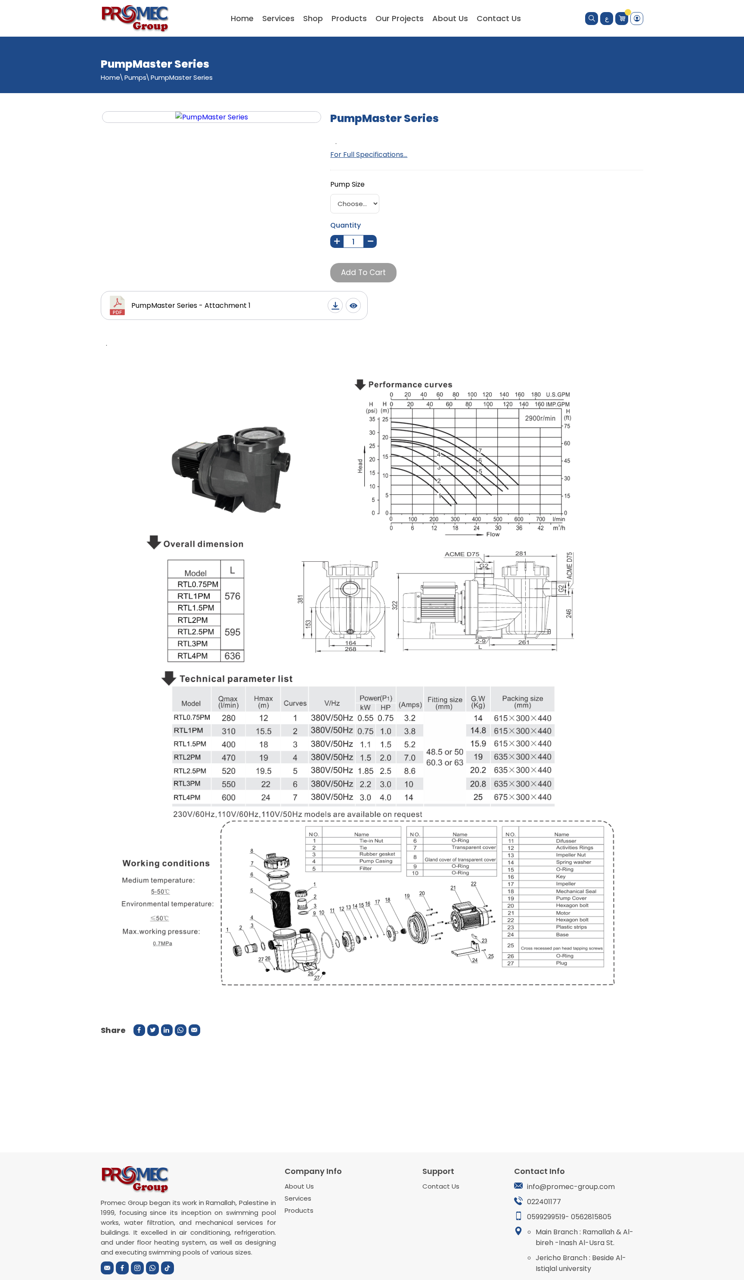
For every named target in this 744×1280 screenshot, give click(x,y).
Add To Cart (363, 272)
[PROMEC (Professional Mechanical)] (134, 18)
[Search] (591, 18)
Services (298, 1198)
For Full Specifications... (368, 155)
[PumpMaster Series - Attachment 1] (335, 305)
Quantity (345, 225)
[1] (336, 241)
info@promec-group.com (571, 1187)
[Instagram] (137, 1267)
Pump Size (347, 184)
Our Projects (399, 18)
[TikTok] (167, 1267)
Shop (313, 18)
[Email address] (107, 1267)
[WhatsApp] (152, 1267)
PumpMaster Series (182, 77)
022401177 (544, 1202)
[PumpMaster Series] (211, 117)
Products (349, 18)
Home (242, 18)
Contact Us (499, 18)
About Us (450, 18)
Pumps (135, 77)
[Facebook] (122, 1267)
